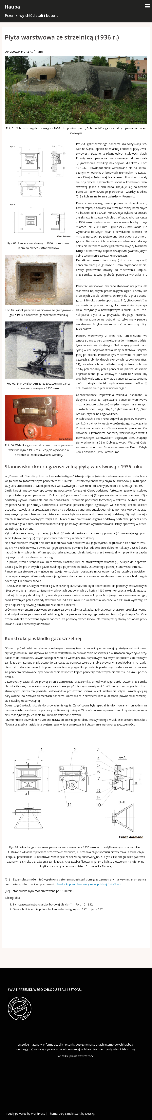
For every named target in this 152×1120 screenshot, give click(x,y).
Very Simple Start (70, 1113)
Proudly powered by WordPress (25, 1113)
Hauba (12, 6)
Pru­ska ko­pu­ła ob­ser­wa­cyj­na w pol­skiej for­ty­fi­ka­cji (89, 884)
